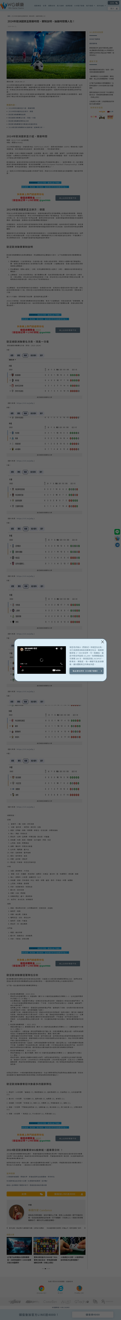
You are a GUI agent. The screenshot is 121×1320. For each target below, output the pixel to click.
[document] (60, 660)
